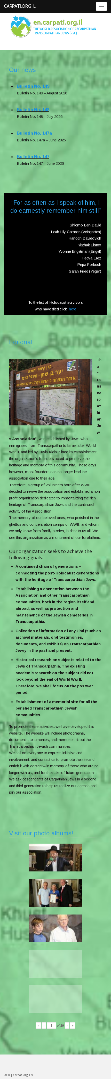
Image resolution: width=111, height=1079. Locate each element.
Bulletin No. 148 (33, 99)
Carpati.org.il (20, 6)
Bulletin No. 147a (34, 123)
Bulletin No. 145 (33, 170)
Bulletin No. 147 (33, 146)
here (72, 309)
